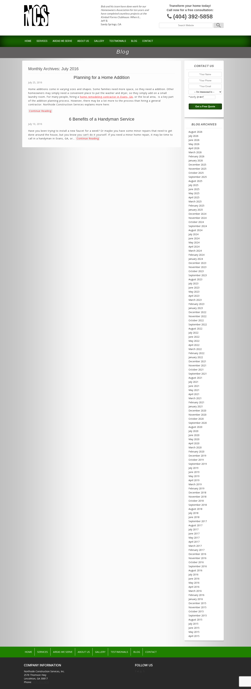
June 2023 (194, 287)
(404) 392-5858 (193, 16)
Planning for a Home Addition (102, 77)
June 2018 (194, 517)
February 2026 (196, 156)
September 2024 (198, 226)
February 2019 (196, 488)
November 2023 (197, 267)
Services (42, 41)
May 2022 (194, 340)
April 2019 (194, 480)
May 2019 (194, 476)
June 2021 (194, 386)
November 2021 (197, 365)
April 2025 (194, 197)
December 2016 (197, 554)
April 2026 (194, 148)
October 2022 (196, 320)
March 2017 (195, 545)
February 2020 (196, 451)
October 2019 (196, 459)
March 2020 (195, 447)
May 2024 (194, 242)
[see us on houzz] (144, 671)
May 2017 (194, 537)
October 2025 (196, 172)
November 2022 (197, 316)
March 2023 (195, 299)
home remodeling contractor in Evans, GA (106, 96)
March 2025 (195, 201)
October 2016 (196, 562)
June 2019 (194, 472)
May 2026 (194, 144)
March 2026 (195, 152)
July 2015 (193, 623)
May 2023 (194, 291)
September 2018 (198, 504)
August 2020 (195, 427)
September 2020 (198, 422)
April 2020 (194, 443)
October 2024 (196, 222)
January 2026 (196, 160)
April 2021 (194, 394)
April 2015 (194, 636)
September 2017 (198, 521)
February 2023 (196, 304)
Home (28, 41)
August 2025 (195, 181)
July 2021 (193, 381)
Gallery (99, 41)
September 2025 (198, 176)
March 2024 (195, 250)
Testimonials (117, 41)
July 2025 (193, 185)
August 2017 (195, 525)
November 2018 (197, 496)
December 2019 (197, 455)
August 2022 (195, 328)
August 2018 (195, 509)
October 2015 (196, 611)
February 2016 (196, 595)
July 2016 (193, 574)
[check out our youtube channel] (141, 671)
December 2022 (197, 312)
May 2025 (194, 193)
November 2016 (197, 558)
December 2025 (197, 164)
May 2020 (194, 439)
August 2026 (195, 131)
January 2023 (196, 308)
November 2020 (197, 414)
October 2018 (196, 500)
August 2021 (195, 377)
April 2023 (194, 295)
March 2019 (195, 484)
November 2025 (197, 168)
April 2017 (194, 541)
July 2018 (193, 513)
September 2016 (198, 566)
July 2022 (193, 332)
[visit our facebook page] (135, 671)
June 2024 (194, 238)
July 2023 (193, 283)
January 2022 (196, 357)
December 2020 (197, 410)
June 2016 (194, 578)
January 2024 (196, 258)
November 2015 (197, 607)
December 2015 (197, 603)
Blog (134, 41)
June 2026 (194, 140)
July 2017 (193, 529)
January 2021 (196, 406)
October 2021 (196, 369)
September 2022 (198, 324)
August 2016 (195, 570)
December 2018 (197, 492)
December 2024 (197, 213)
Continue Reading (40, 111)
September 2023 (198, 275)
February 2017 (196, 550)
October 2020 (196, 418)
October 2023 (196, 271)
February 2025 (196, 205)
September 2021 (198, 373)
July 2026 (193, 135)
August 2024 (195, 230)
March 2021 (195, 398)
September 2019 (198, 463)
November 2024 (197, 217)
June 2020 (194, 435)
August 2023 (195, 279)
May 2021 (194, 390)
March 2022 (195, 349)
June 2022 (194, 336)
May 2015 (194, 631)
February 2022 (196, 353)
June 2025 (194, 189)
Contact (147, 41)
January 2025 (196, 209)
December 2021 (197, 361)
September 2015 (198, 615)
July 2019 (193, 468)
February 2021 (196, 402)
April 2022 (194, 345)
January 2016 (196, 599)
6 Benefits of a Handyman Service (101, 119)
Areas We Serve (62, 41)
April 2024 (194, 246)
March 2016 (195, 590)
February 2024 (196, 254)
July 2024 (193, 234)
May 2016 (194, 582)
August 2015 (195, 619)
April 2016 (194, 586)
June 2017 (194, 533)
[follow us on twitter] (138, 671)
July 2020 (193, 431)
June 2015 (194, 627)
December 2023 (197, 263)
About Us (83, 41)
